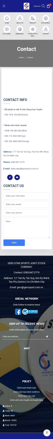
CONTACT (46, 34)
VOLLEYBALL (7, 34)
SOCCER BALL (45, 23)
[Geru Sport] (26, 6)
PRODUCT (33, 23)
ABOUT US (20, 23)
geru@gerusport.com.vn (30, 287)
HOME (7, 23)
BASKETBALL (20, 34)
